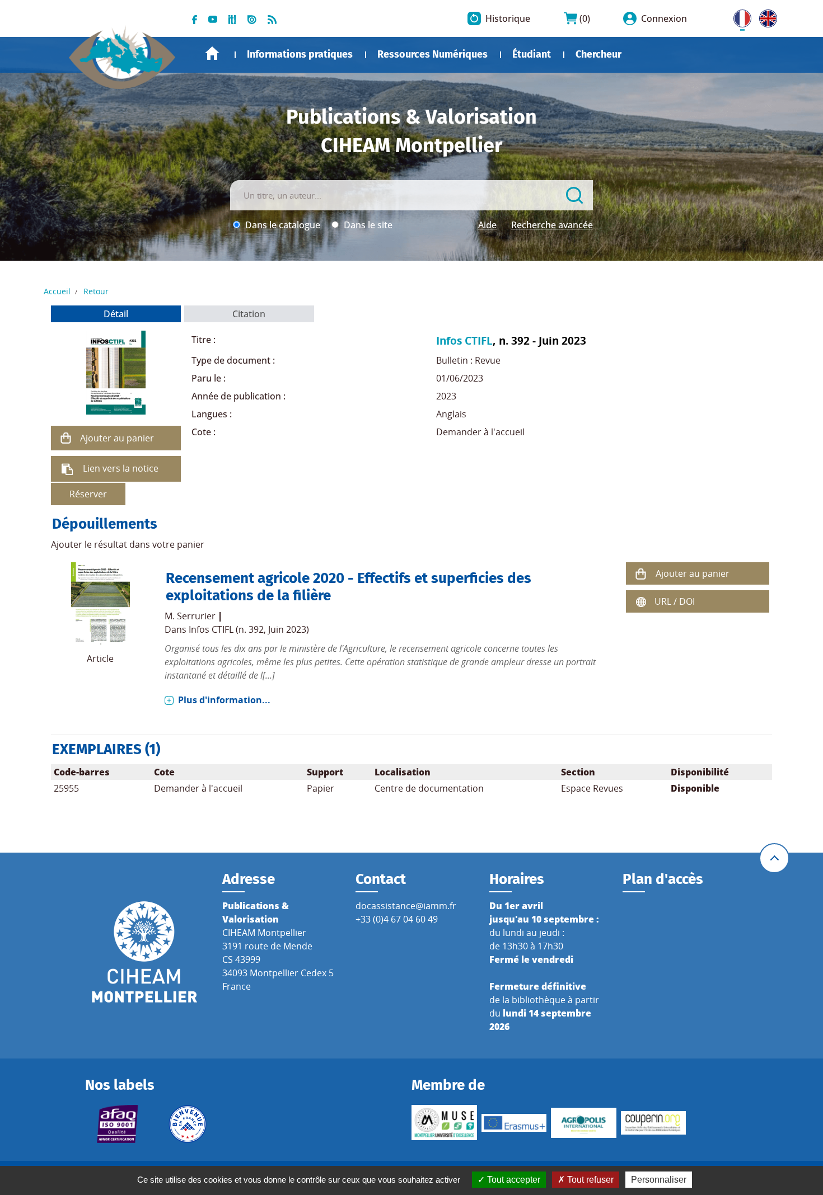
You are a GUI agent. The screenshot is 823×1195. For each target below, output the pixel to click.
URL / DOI (674, 601)
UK (765, 16)
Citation (248, 314)
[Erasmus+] (514, 1123)
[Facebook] (194, 18)
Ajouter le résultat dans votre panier (127, 544)
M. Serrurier (190, 616)
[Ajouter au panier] (65, 438)
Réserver (88, 494)
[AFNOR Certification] (118, 1124)
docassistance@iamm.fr (406, 906)
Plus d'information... (224, 700)
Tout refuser (589, 1179)
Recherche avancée (552, 225)
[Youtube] (212, 18)
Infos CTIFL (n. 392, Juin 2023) (249, 629)
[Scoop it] (232, 18)
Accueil (212, 53)
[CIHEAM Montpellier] (144, 951)
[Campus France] (188, 1124)
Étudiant (531, 54)
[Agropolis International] (583, 1123)
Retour (96, 291)
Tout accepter (512, 1179)
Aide (487, 225)
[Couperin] (653, 1123)
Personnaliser (658, 1179)
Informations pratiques (300, 54)
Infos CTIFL (464, 340)
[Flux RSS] (272, 18)
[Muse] (444, 1122)
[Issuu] (251, 18)
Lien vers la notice (120, 468)
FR (738, 16)
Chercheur (598, 54)
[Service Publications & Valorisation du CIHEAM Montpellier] (122, 51)
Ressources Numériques (432, 54)
